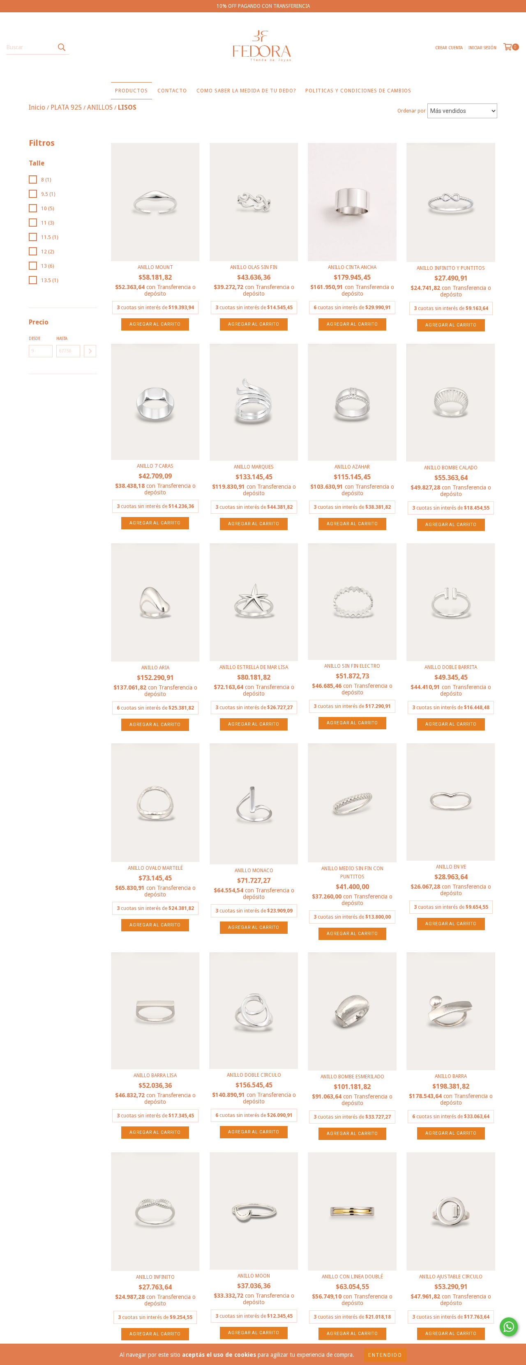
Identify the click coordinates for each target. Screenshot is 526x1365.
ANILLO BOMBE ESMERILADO (352, 1077)
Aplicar (90, 351)
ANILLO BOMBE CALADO (451, 468)
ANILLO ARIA (155, 668)
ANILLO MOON (254, 1276)
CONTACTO (172, 91)
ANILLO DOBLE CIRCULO (254, 1075)
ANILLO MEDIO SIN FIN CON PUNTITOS (352, 873)
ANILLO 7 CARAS (155, 466)
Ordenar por (411, 111)
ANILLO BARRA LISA (155, 1075)
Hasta (61, 338)
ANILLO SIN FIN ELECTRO (352, 666)
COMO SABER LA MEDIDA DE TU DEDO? (246, 91)
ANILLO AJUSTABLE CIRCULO (450, 1277)
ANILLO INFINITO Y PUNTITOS (451, 268)
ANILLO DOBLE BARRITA (450, 667)
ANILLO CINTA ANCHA (352, 267)
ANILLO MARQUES (254, 467)
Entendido (385, 1355)
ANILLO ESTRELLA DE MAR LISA (253, 667)
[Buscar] (61, 47)
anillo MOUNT (155, 267)
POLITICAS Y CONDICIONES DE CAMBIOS (358, 91)
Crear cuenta (449, 48)
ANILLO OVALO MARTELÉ (155, 868)
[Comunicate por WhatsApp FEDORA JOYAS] (509, 1326)
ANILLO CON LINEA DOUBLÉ (352, 1277)
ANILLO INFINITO (155, 1277)
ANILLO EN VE (451, 867)
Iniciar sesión (482, 48)
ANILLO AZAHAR (352, 467)
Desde (34, 338)
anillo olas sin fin (253, 267)
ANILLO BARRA (451, 1076)
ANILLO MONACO (254, 870)
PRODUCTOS (131, 91)
